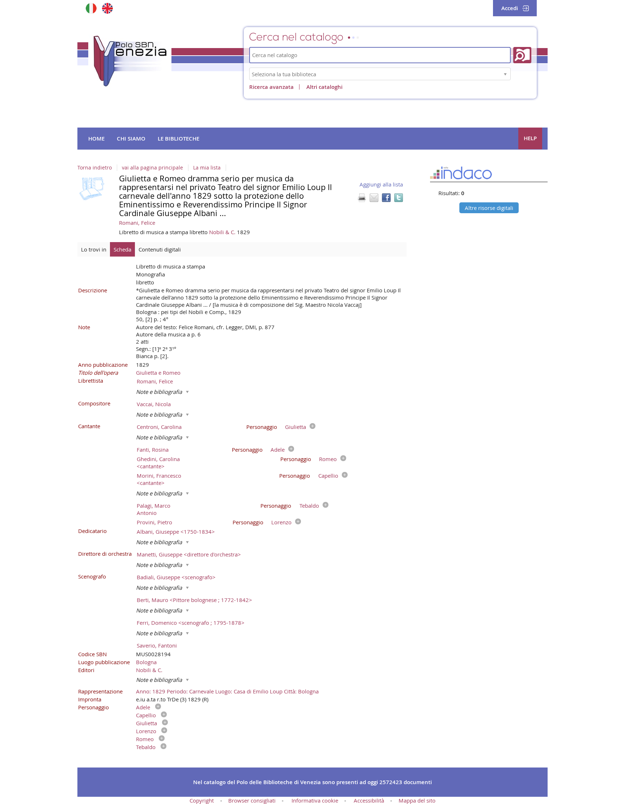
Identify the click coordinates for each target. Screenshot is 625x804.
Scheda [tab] (122, 249)
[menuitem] (96, 139)
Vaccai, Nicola (154, 404)
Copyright (202, 800)
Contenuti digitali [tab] (160, 249)
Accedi (509, 8)
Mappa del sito (417, 800)
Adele (278, 449)
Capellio (328, 475)
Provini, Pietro (154, 522)
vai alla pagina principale (152, 167)
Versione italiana (91, 8)
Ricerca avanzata (271, 87)
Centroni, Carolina (159, 426)
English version (107, 8)
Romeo (328, 459)
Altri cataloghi (324, 87)
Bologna (146, 662)
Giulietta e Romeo (158, 372)
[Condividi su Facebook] (386, 197)
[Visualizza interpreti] (310, 426)
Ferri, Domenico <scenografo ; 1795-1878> (191, 622)
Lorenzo (281, 522)
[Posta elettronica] (374, 197)
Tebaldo (309, 505)
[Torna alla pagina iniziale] (129, 61)
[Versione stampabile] (361, 197)
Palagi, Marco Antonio (153, 509)
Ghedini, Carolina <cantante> (158, 462)
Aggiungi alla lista (381, 184)
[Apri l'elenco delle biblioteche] (505, 74)
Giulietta (295, 426)
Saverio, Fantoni (157, 645)
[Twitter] (398, 197)
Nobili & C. (223, 232)
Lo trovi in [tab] (93, 249)
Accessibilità (369, 800)
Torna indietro (94, 167)
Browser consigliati (252, 800)
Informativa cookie (315, 800)
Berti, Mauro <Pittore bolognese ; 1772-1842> (194, 599)
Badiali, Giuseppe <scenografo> (176, 577)
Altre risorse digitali (489, 207)
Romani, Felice (137, 222)
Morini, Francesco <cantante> (159, 479)
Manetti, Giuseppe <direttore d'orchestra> (189, 554)
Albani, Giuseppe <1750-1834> (176, 531)
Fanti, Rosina (153, 449)
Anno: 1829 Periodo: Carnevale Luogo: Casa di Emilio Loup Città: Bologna (227, 691)
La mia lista (207, 167)
